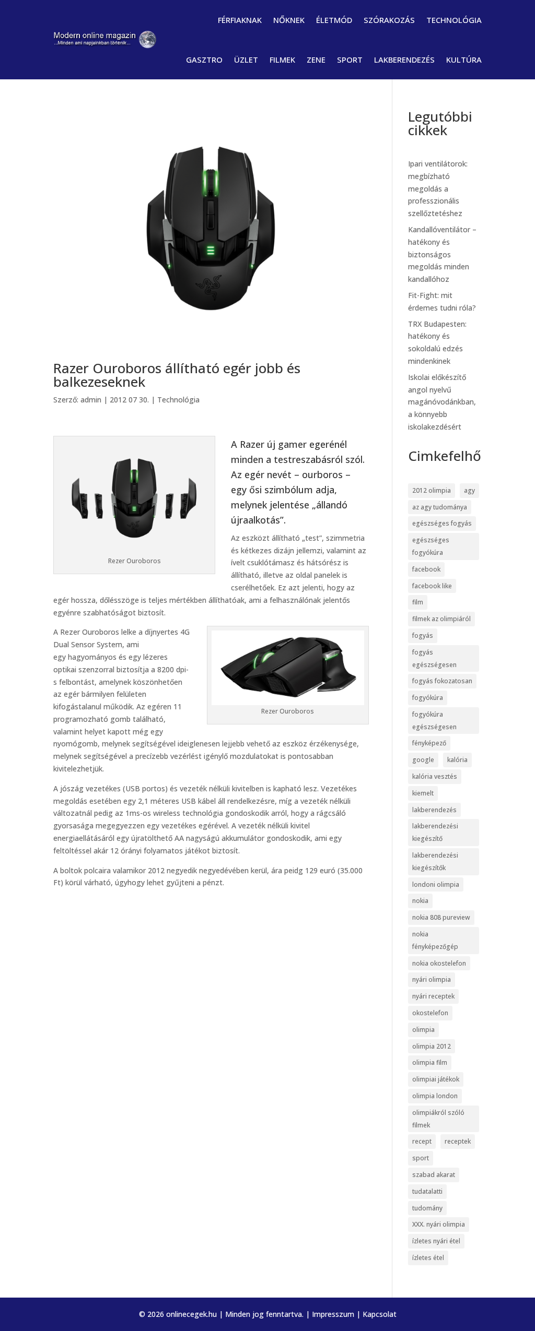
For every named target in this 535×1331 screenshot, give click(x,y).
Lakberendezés (404, 59)
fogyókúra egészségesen (434, 720)
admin (90, 400)
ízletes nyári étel (436, 1241)
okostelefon (430, 1012)
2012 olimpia (431, 490)
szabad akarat (433, 1174)
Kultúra (464, 59)
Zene (316, 59)
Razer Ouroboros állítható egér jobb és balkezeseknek (176, 375)
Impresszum (333, 1314)
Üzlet (246, 59)
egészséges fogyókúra (430, 546)
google (423, 759)
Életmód (334, 20)
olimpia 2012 (431, 1046)
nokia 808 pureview (441, 917)
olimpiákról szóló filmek (438, 1119)
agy (469, 490)
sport (420, 1158)
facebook (426, 569)
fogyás (422, 635)
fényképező (429, 743)
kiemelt (423, 793)
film (417, 602)
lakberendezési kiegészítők (435, 861)
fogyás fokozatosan (442, 680)
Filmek (282, 59)
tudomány (427, 1208)
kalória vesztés (434, 776)
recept (422, 1141)
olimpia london (435, 1095)
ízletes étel (428, 1257)
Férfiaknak (240, 20)
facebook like (432, 585)
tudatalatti (427, 1191)
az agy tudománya (439, 507)
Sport (350, 59)
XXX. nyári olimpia (438, 1224)
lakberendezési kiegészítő (435, 832)
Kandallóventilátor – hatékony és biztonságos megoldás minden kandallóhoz (442, 254)
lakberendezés (434, 809)
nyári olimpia (431, 979)
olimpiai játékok (435, 1079)
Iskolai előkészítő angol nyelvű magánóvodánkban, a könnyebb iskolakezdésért (442, 402)
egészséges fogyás (442, 523)
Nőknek (289, 20)
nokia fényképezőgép (435, 940)
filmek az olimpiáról (441, 618)
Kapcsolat (380, 1314)
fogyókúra (427, 697)
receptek (458, 1141)
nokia (420, 900)
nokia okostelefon (439, 963)
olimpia (423, 1029)
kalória (457, 759)
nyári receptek (433, 996)
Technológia (454, 20)
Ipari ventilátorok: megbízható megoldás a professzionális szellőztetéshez (438, 188)
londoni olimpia (435, 884)
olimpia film (429, 1062)
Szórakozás (389, 20)
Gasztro (204, 59)
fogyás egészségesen (434, 658)
